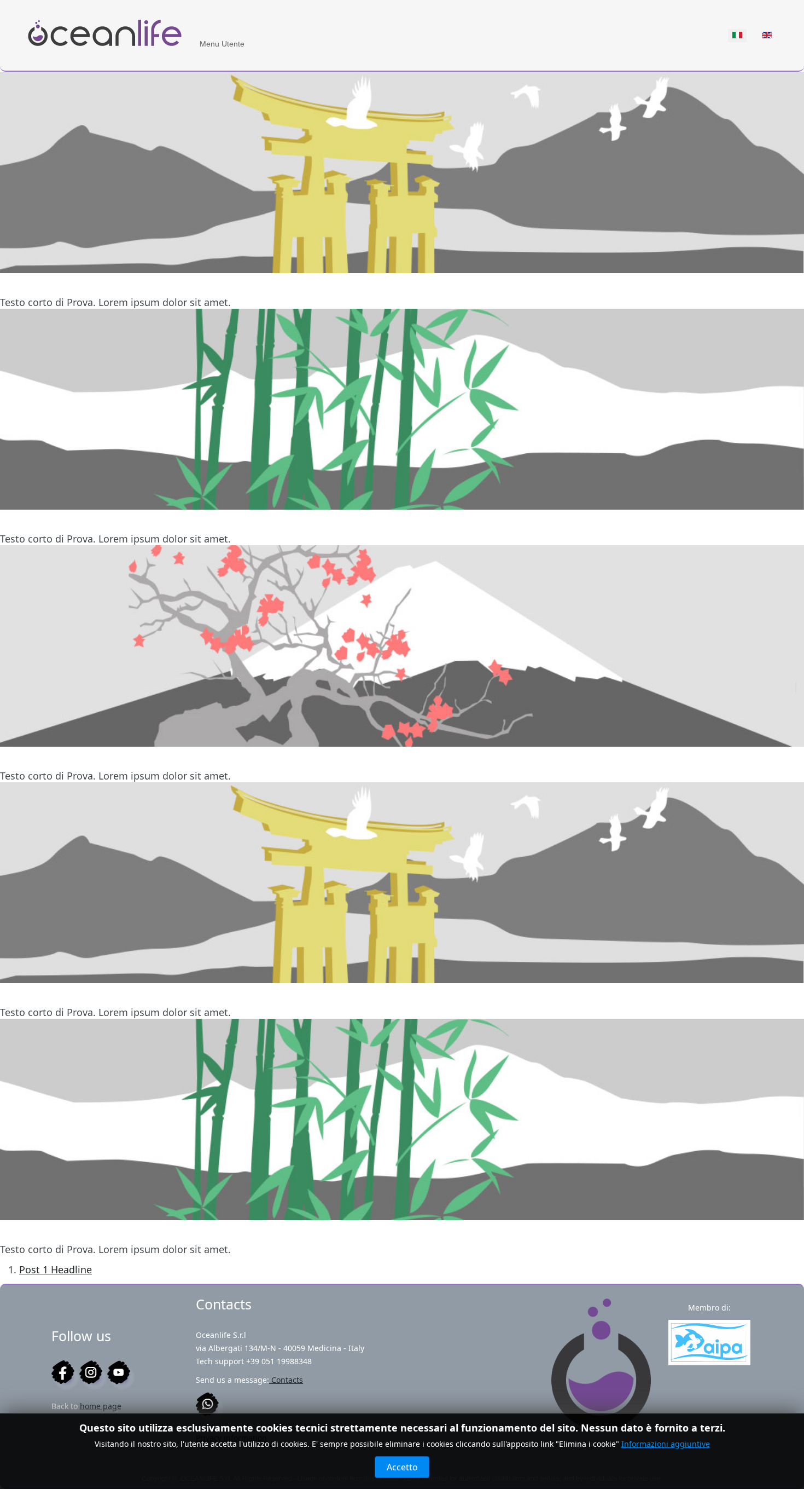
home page (100, 1406)
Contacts (286, 1380)
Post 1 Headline (55, 1269)
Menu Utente (222, 43)
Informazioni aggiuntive (665, 1444)
